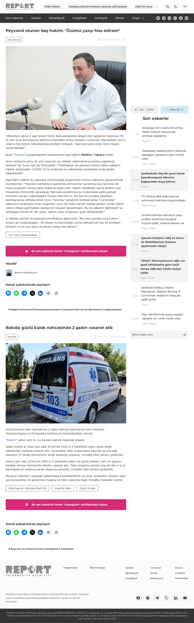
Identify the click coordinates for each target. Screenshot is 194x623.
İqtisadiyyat (131, 573)
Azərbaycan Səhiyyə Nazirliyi (27, 488)
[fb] (158, 18)
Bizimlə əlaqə (97, 567)
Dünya (179, 567)
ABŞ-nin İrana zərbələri (149, 6)
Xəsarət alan (63, 488)
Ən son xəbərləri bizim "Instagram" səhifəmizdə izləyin (69, 251)
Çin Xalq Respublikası (23, 234)
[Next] (155, 6)
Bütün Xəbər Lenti (142, 334)
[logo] (20, 6)
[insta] (164, 18)
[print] (48, 293)
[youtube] (186, 18)
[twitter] (175, 18)
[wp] (16, 293)
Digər (136, 18)
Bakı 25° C (176, 109)
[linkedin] (181, 18)
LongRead (131, 578)
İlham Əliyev (52, 6)
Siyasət (129, 567)
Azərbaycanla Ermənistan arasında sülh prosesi (98, 6)
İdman (154, 573)
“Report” (19, 154)
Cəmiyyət (155, 567)
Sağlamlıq (14, 39)
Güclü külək (87, 488)
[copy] (56, 293)
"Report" (11, 440)
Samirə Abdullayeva (26, 272)
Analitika (180, 573)
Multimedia (181, 578)
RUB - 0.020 (146, 109)
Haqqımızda (70, 567)
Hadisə (12, 336)
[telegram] (169, 18)
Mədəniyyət (156, 578)
